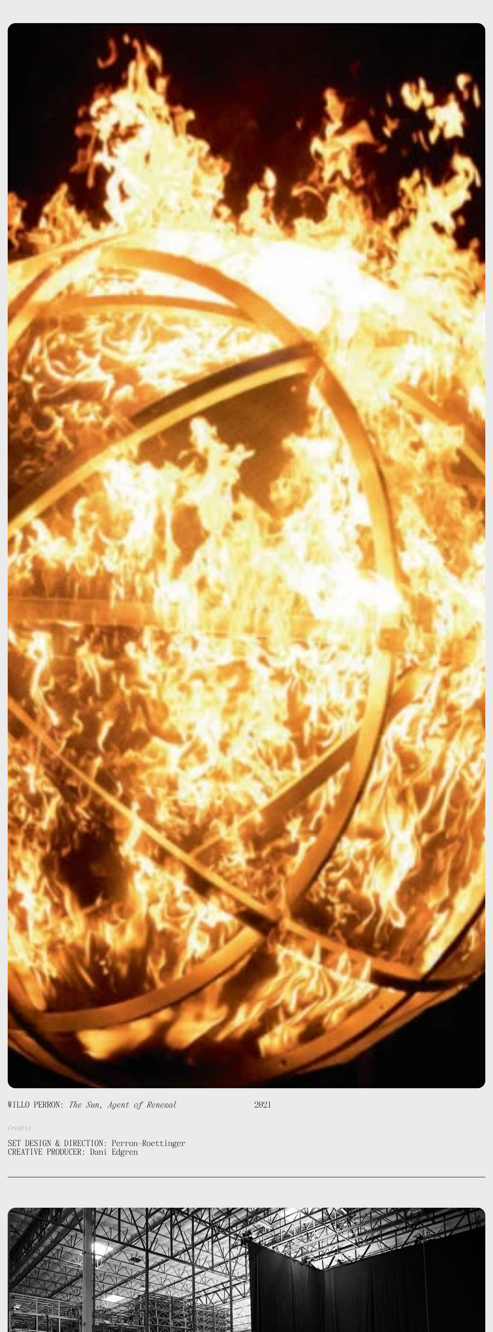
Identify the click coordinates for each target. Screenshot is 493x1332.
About (261, 11)
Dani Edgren (33, 11)
